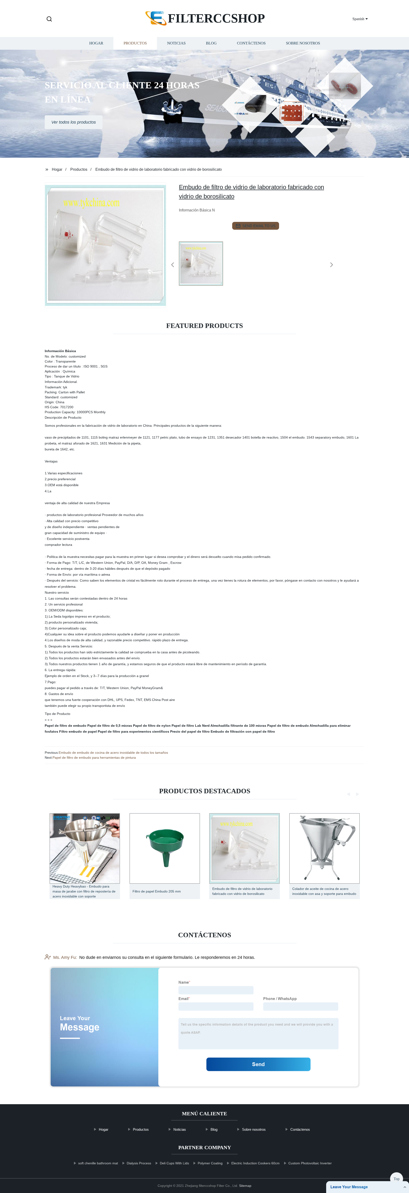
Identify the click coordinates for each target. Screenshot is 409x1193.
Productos (135, 43)
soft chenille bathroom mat (98, 1163)
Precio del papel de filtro (190, 731)
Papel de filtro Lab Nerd (191, 725)
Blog (211, 43)
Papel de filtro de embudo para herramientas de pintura (94, 757)
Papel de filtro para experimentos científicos (133, 731)
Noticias (176, 43)
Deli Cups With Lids (174, 1163)
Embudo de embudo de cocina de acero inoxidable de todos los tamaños (113, 752)
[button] (49, 19)
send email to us (259, 226)
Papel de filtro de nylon (152, 725)
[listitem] (204, 263)
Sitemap (245, 1186)
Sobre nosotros (303, 43)
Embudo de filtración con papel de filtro (243, 731)
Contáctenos (251, 43)
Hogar (96, 43)
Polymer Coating (210, 1163)
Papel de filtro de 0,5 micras (109, 725)
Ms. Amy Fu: (65, 957)
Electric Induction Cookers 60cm (255, 1163)
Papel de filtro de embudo (65, 725)
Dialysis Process (139, 1163)
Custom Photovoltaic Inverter (310, 1163)
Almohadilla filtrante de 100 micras (238, 725)
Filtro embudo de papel (78, 731)
